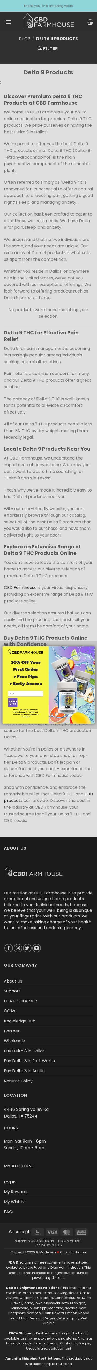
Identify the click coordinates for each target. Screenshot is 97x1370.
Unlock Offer (13, 702)
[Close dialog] (89, 652)
